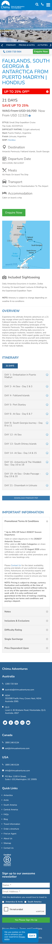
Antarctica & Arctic (14, 901)
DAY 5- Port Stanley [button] (15, 404)
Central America (11, 809)
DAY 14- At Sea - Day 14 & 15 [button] (20, 453)
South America (10, 805)
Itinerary (11, 45)
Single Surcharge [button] (13, 639)
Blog (6, 819)
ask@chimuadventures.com (17, 748)
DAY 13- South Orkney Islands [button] (20, 443)
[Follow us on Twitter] (5, 722)
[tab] (26, 376)
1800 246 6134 (12, 742)
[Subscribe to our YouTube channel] (28, 722)
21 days (10, 365)
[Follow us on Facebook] (11, 722)
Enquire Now (41, 51)
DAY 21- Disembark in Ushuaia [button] (20, 485)
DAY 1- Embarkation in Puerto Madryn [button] (20, 376)
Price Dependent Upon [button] (16, 648)
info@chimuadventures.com (17, 770)
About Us (8, 838)
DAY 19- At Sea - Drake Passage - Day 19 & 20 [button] (22, 475)
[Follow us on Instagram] (22, 722)
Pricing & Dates (27, 45)
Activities (43, 45)
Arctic (6, 800)
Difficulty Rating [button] (13, 629)
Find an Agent (10, 833)
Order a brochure (11, 828)
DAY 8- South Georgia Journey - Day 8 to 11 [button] (23, 424)
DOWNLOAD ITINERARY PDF (26, 498)
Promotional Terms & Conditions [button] (21, 521)
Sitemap (7, 843)
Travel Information (12, 824)
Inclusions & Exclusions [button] (16, 620)
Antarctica (8, 795)
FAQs (6, 814)
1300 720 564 (13, 51)
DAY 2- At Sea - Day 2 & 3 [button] (18, 386)
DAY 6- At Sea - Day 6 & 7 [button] (18, 413)
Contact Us (16, 565)
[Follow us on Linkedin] (16, 722)
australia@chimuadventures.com (19, 689)
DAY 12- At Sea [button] (12, 434)
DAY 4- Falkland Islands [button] (17, 395)
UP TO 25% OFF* (16, 92)
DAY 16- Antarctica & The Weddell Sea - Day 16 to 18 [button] (22, 463)
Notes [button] (7, 611)
